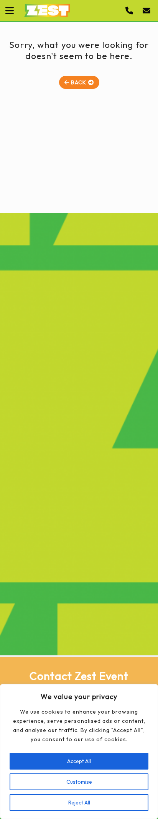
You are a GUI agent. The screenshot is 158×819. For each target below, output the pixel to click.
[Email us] (148, 10)
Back (77, 82)
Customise (79, 781)
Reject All (79, 802)
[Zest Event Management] (47, 10)
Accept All (79, 761)
